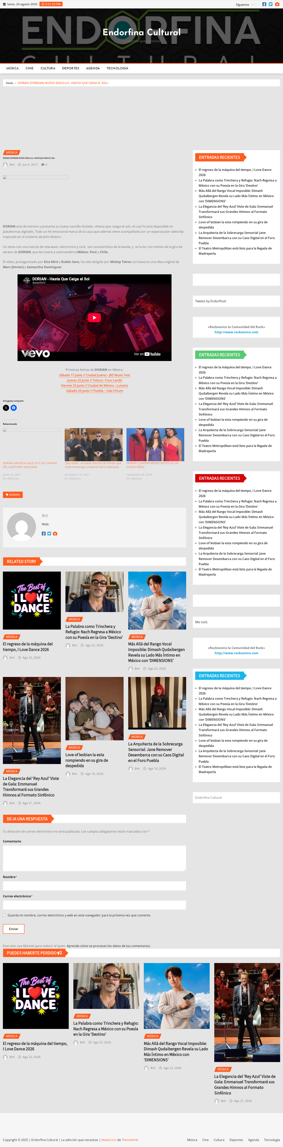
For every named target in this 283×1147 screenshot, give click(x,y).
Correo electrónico (18, 896)
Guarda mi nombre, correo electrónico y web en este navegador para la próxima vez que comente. (79, 915)
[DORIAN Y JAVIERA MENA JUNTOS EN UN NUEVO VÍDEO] (155, 444)
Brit (12, 164)
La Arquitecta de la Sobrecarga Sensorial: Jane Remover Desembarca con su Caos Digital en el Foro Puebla (156, 752)
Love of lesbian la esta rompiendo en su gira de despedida (86, 760)
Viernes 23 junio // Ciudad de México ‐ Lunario (94, 385)
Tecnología (117, 68)
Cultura (48, 68)
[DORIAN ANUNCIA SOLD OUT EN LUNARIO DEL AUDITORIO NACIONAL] (32, 444)
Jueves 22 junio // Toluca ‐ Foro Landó (94, 380)
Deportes (70, 68)
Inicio (9, 83)
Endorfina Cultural (141, 33)
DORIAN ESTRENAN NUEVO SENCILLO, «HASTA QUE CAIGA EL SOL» (63, 83)
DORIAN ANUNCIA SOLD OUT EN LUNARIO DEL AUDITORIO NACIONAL (30, 465)
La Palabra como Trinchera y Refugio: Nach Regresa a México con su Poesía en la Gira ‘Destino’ (94, 632)
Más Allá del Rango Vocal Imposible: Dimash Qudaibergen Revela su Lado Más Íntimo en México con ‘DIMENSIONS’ (156, 652)
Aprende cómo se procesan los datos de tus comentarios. (109, 946)
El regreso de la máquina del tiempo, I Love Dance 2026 (28, 646)
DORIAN (14, 494)
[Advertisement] (141, 116)
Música (12, 68)
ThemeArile (130, 1140)
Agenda (93, 68)
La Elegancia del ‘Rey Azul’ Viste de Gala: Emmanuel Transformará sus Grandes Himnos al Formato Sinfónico (31, 787)
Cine (30, 68)
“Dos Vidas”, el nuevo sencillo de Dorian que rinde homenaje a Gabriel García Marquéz (93, 465)
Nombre (10, 877)
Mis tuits (201, 622)
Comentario (12, 841)
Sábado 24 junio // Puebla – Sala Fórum (94, 391)
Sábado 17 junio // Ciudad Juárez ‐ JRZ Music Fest (94, 375)
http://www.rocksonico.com (236, 332)
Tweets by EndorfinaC (211, 301)
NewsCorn (108, 1140)
